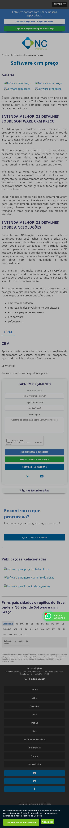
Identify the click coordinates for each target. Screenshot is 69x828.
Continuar (47, 821)
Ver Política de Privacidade (21, 822)
